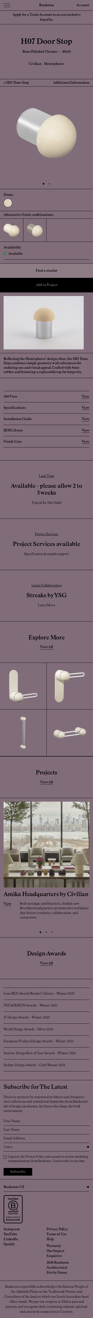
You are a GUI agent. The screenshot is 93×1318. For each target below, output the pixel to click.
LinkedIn (11, 1239)
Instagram (12, 1229)
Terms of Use (56, 1234)
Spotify (9, 1244)
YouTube (10, 1234)
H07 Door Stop (17, 82)
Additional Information (71, 82)
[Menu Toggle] (7, 5)
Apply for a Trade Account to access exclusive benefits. (46, 17)
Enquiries (54, 1256)
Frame (62, 1272)
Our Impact (55, 1251)
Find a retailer (46, 270)
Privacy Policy (35, 1156)
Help (50, 1239)
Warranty (53, 1246)
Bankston (46, 5)
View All (46, 647)
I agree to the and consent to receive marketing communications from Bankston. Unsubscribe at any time (48, 1159)
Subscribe (18, 1171)
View (7, 904)
